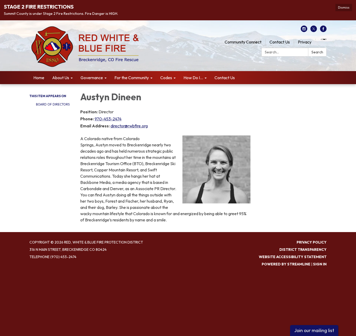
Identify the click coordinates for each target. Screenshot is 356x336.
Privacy (304, 42)
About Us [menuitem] (60, 77)
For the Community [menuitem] (131, 77)
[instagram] (304, 30)
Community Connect (243, 42)
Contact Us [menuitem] (224, 77)
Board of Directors (53, 104)
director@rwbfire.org (129, 125)
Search (317, 52)
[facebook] (323, 30)
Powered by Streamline (286, 264)
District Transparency (303, 249)
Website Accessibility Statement (293, 256)
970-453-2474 (108, 118)
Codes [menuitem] (166, 77)
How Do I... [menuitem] (193, 77)
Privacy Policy (312, 242)
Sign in (320, 264)
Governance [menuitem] (92, 77)
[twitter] (313, 30)
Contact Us (279, 42)
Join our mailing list (314, 330)
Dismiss (343, 7)
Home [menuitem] (38, 77)
